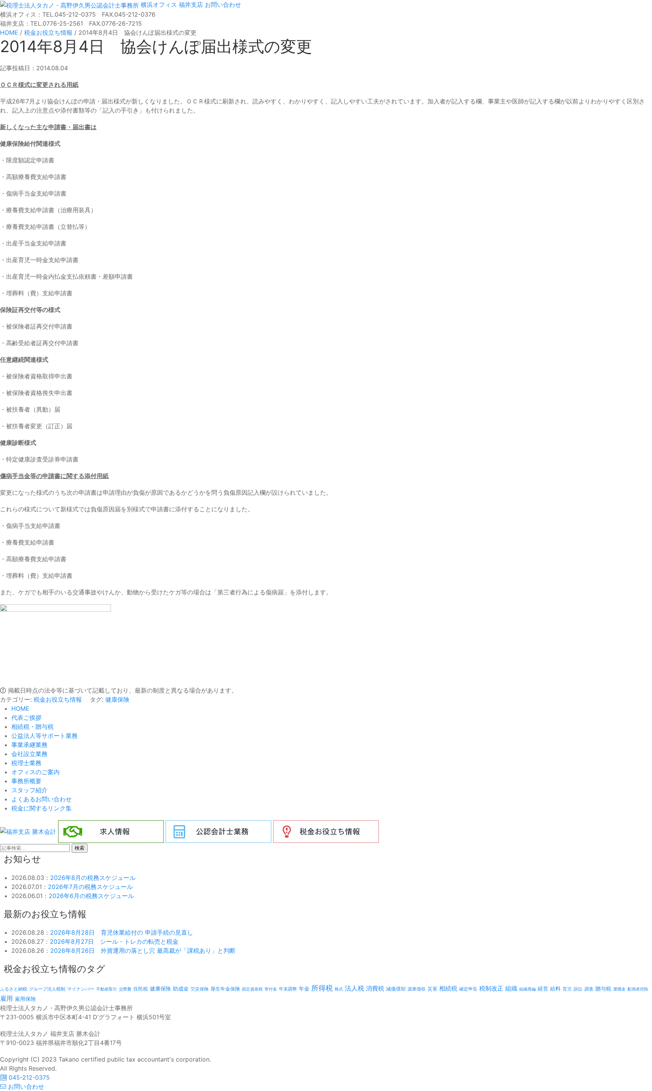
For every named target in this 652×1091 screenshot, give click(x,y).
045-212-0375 (28, 1077)
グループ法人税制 (47, 989)
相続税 (448, 988)
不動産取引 (106, 989)
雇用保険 (25, 998)
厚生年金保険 (225, 989)
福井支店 (190, 4)
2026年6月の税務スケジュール (91, 896)
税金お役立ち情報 (58, 699)
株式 (339, 989)
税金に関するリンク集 (41, 808)
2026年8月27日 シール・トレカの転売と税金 (114, 941)
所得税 (322, 988)
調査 (589, 989)
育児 (567, 989)
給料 (555, 988)
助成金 (181, 989)
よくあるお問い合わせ (41, 799)
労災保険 (200, 989)
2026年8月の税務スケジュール (92, 877)
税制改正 (491, 988)
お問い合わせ (222, 4)
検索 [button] (80, 848)
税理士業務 (26, 763)
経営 (543, 988)
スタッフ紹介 (29, 790)
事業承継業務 (29, 744)
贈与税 (603, 988)
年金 (304, 988)
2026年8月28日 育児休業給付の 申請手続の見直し (121, 932)
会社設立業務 (29, 754)
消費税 (375, 988)
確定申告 (468, 989)
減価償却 (396, 989)
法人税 (354, 988)
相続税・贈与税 (32, 726)
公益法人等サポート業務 (44, 735)
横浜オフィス (159, 4)
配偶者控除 (637, 989)
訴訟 (578, 989)
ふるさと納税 (13, 989)
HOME (20, 708)
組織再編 (527, 989)
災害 (432, 989)
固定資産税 (252, 989)
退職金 (619, 989)
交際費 (125, 989)
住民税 (140, 989)
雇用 (6, 998)
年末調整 (288, 989)
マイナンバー (80, 989)
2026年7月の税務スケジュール (90, 886)
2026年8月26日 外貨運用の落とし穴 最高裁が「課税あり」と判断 (142, 950)
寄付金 (270, 989)
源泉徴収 (417, 989)
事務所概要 (26, 781)
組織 (511, 988)
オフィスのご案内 (35, 772)
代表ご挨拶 (26, 717)
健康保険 (117, 699)
